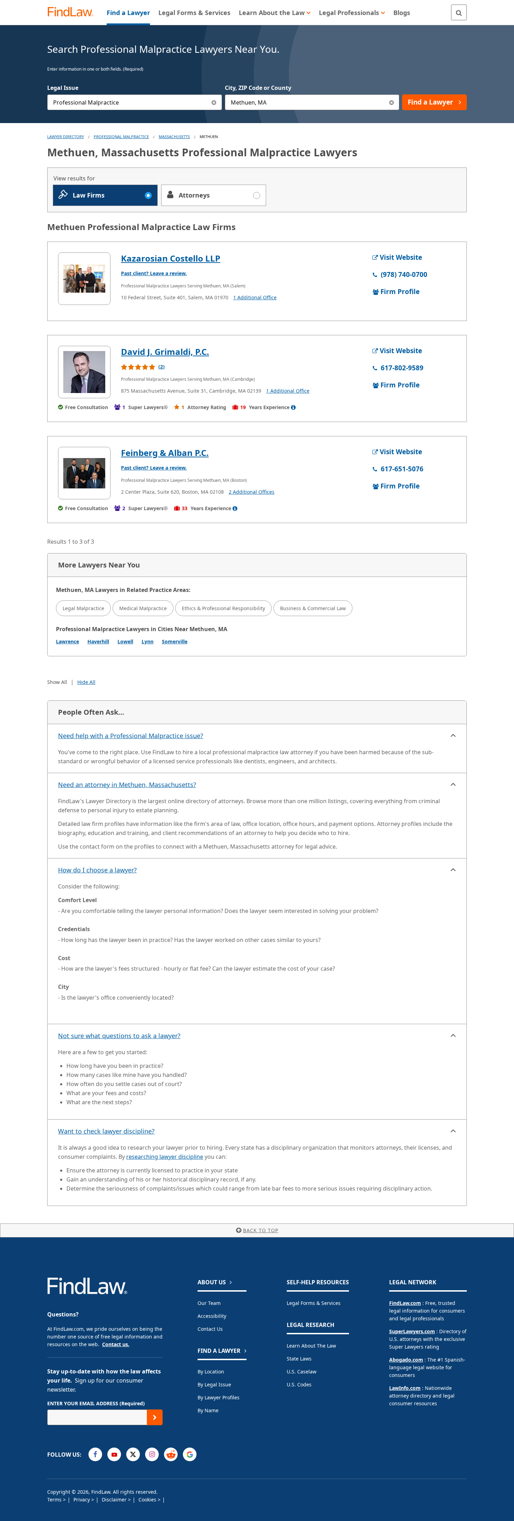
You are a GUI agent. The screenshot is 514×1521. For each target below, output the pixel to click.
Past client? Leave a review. (154, 273)
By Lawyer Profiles (219, 1397)
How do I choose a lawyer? (97, 870)
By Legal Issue (214, 1384)
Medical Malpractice (143, 608)
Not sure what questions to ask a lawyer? (119, 1035)
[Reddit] (171, 1454)
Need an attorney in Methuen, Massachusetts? (127, 784)
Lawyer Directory (65, 136)
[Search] (459, 12)
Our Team (209, 1303)
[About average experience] (293, 407)
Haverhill (98, 641)
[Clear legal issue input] (214, 102)
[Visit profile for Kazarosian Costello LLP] (84, 279)
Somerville (174, 641)
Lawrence (67, 641)
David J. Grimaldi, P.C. (165, 351)
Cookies (148, 1499)
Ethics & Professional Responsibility (223, 608)
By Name (208, 1410)
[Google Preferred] (190, 1454)
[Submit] (155, 1417)
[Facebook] (95, 1454)
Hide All (86, 682)
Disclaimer (115, 1499)
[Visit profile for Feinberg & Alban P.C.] (84, 473)
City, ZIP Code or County (258, 88)
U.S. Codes (299, 1384)
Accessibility (212, 1316)
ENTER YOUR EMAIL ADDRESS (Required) (96, 1403)
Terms (55, 1499)
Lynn (148, 641)
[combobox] (134, 102)
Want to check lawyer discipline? (106, 1131)
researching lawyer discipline (164, 1157)
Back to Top (260, 1230)
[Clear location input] (391, 102)
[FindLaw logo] (73, 12)
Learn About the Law (311, 1345)
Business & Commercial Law (313, 608)
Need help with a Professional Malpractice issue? (130, 735)
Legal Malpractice (83, 608)
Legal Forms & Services (314, 1303)
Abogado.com (406, 1359)
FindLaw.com (405, 1303)
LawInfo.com (405, 1388)
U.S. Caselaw (301, 1371)
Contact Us (210, 1329)
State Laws (299, 1358)
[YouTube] (114, 1454)
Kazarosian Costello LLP (170, 258)
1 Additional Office (255, 297)
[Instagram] (152, 1454)
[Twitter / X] (133, 1454)
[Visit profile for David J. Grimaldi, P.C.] (84, 372)
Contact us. (115, 1344)
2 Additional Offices (251, 491)
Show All (57, 682)
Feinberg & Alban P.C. (165, 452)
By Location (211, 1371)
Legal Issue (62, 88)
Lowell (125, 641)
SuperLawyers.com (412, 1331)
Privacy (82, 1499)
